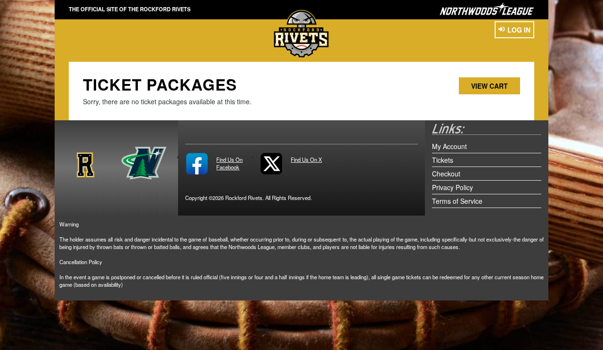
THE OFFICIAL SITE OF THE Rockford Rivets (129, 9)
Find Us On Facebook (229, 163)
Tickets (442, 160)
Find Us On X (306, 159)
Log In (518, 29)
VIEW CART (489, 86)
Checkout (446, 173)
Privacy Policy (452, 187)
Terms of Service (457, 201)
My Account (449, 146)
